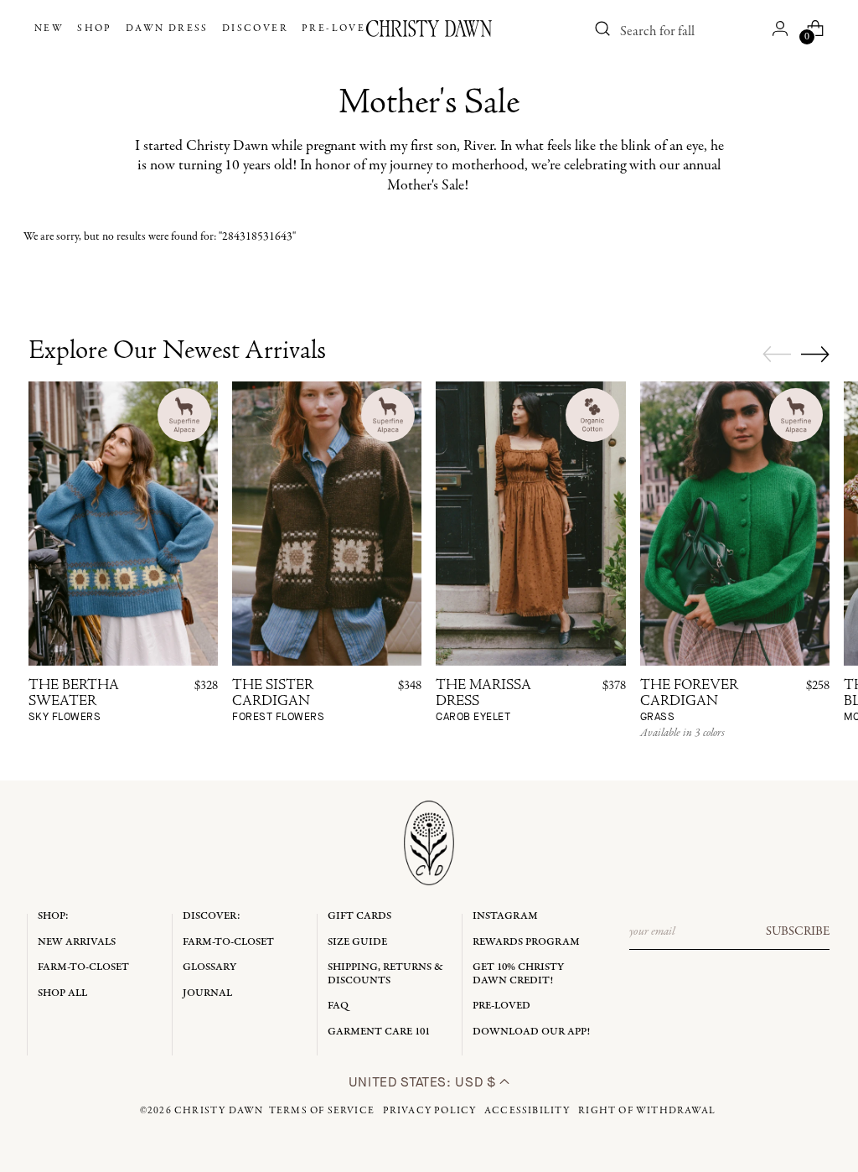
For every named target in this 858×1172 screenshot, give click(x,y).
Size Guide (357, 942)
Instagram (505, 916)
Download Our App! (531, 1031)
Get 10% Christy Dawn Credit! (518, 974)
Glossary (209, 967)
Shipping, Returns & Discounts (385, 974)
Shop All (62, 993)
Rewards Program (526, 942)
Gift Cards (359, 916)
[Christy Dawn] (429, 28)
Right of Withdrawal (647, 1111)
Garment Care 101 (379, 1031)
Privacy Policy (430, 1111)
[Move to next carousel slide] (815, 354)
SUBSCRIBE (798, 931)
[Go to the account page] (780, 28)
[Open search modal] (602, 28)
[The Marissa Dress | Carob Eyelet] (530, 523)
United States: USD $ (424, 1082)
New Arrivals (77, 942)
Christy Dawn (218, 1111)
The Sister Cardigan (278, 701)
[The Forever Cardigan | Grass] (735, 523)
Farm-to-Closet (83, 967)
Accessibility (527, 1111)
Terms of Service (322, 1111)
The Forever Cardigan (689, 701)
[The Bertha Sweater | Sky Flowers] (123, 523)
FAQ (338, 1005)
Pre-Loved (501, 1005)
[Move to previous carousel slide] (776, 354)
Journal (207, 993)
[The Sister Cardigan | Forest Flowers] (326, 523)
